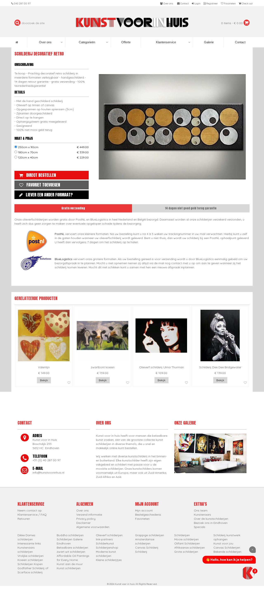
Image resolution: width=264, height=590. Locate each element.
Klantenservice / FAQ (32, 514)
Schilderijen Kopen (30, 564)
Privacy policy (85, 519)
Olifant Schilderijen (187, 543)
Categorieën (87, 42)
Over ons (45, 42)
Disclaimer (83, 523)
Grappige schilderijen (149, 535)
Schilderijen (182, 535)
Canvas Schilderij (146, 547)
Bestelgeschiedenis (148, 514)
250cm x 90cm (53, 147)
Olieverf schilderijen (109, 535)
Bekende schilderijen (227, 552)
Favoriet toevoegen (43, 185)
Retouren (24, 519)
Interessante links (29, 543)
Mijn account (144, 510)
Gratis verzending (73, 208)
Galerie (208, 42)
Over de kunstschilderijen (211, 519)
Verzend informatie (89, 514)
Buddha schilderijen (70, 535)
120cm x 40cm (53, 157)
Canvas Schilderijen (226, 547)
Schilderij (141, 552)
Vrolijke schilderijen (31, 556)
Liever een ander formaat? (49, 194)
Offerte (125, 42)
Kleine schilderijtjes (109, 560)
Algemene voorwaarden (92, 527)
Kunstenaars (202, 514)
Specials (199, 527)
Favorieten (142, 519)
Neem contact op (30, 510)
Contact (239, 42)
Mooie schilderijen (186, 539)
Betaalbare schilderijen (72, 547)
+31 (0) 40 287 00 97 (46, 460)
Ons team (200, 510)
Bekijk (44, 380)
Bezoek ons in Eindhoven (210, 523)
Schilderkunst (105, 543)
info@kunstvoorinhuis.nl (48, 472)
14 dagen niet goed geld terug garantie (191, 208)
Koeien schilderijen (30, 560)
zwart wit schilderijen (71, 552)
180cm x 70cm (53, 152)
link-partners (104, 539)
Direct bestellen (41, 175)
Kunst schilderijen (68, 568)
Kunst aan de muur (70, 564)
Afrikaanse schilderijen (189, 547)
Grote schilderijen (186, 552)
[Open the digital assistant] (248, 572)
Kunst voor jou (223, 543)
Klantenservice (166, 42)
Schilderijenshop (107, 547)
